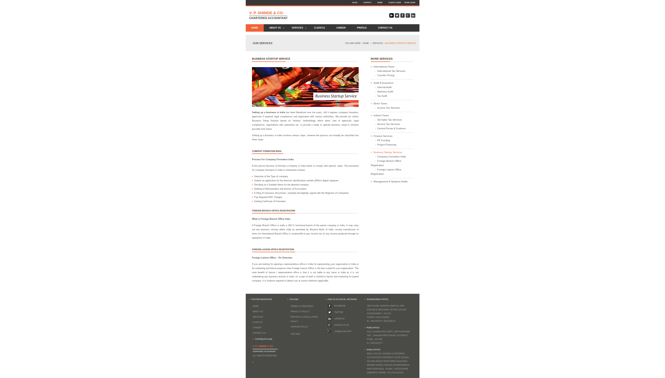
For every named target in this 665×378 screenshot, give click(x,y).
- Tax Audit (379, 95)
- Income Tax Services (385, 107)
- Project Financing (383, 144)
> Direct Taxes (379, 103)
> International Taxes (382, 66)
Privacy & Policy (300, 311)
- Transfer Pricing (382, 75)
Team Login (409, 2)
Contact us (385, 27)
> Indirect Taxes (380, 115)
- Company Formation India (388, 156)
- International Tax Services (388, 71)
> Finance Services (381, 136)
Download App (343, 331)
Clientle (319, 27)
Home (380, 2)
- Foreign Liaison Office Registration (386, 171)
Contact (367, 2)
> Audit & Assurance (382, 82)
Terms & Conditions (302, 306)
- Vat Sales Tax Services (386, 119)
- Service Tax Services (385, 124)
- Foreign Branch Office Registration (386, 163)
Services (294, 28)
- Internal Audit (381, 87)
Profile (362, 27)
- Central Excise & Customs (388, 128)
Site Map (295, 334)
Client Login (395, 2)
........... (312, 328)
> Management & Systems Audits (389, 181)
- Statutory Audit (382, 91)
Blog (354, 2)
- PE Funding (380, 140)
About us (272, 28)
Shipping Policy (300, 327)
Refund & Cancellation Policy (304, 319)
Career (341, 27)
